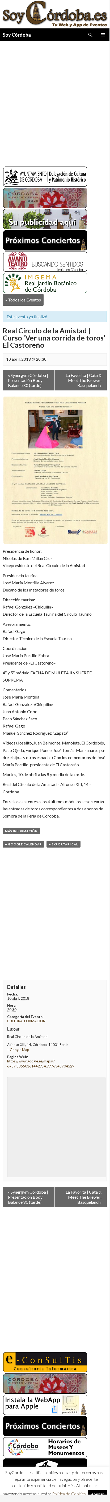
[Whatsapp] (26, 1490)
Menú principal (103, 34)
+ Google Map (18, 1050)
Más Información (21, 831)
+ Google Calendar (23, 844)
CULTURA (15, 1021)
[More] (65, 1490)
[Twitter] (17, 1490)
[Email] (55, 1490)
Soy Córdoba (17, 35)
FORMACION (34, 1021)
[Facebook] (7, 1490)
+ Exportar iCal (63, 844)
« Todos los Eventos (23, 299)
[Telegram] (36, 1490)
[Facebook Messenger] (45, 1490)
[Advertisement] (54, 101)
